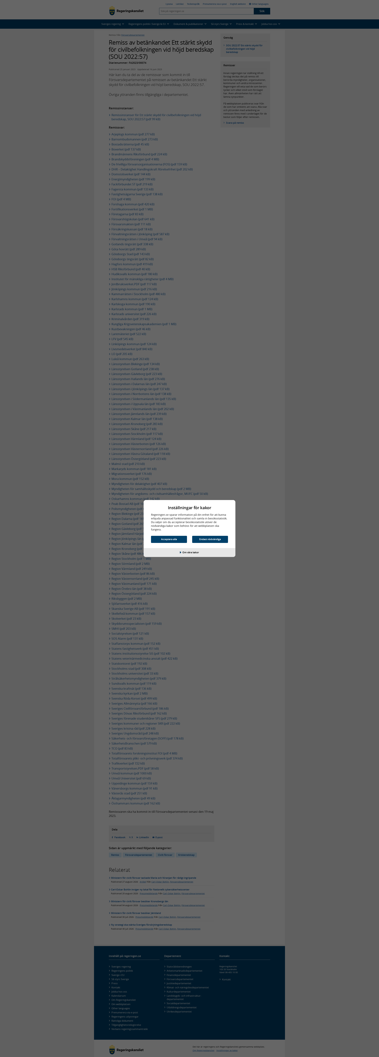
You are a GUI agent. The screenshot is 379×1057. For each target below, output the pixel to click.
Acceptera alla (169, 539)
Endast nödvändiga (210, 539)
